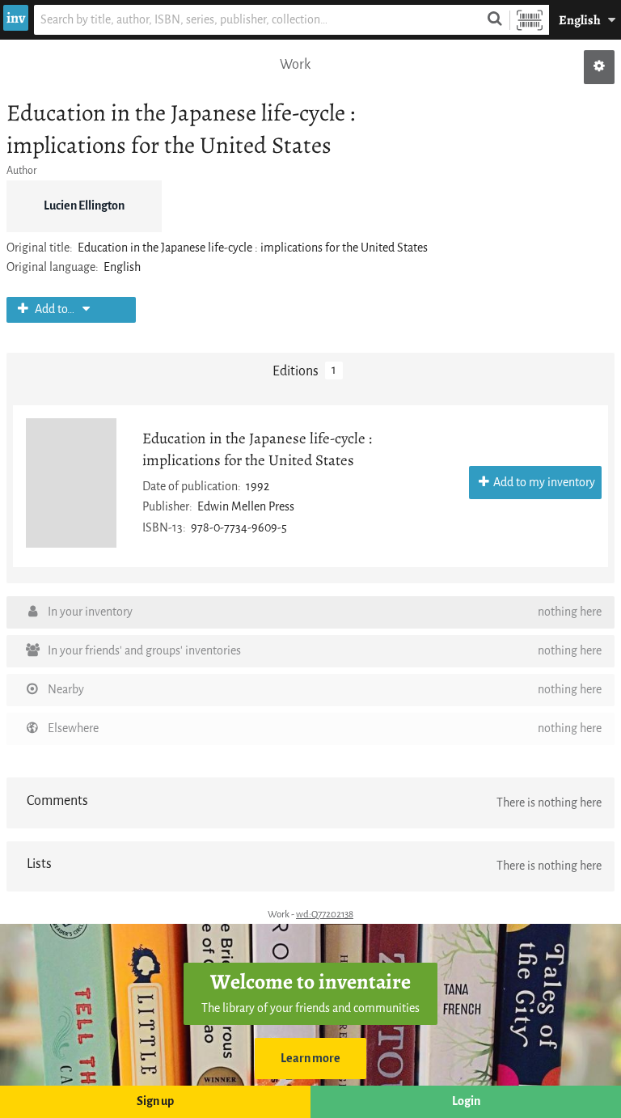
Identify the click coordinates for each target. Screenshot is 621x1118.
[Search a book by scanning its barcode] (529, 20)
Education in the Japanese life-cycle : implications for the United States (257, 449)
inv (15, 18)
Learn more (310, 1058)
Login (466, 1101)
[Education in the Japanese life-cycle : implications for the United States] (71, 483)
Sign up (155, 1101)
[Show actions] (599, 67)
